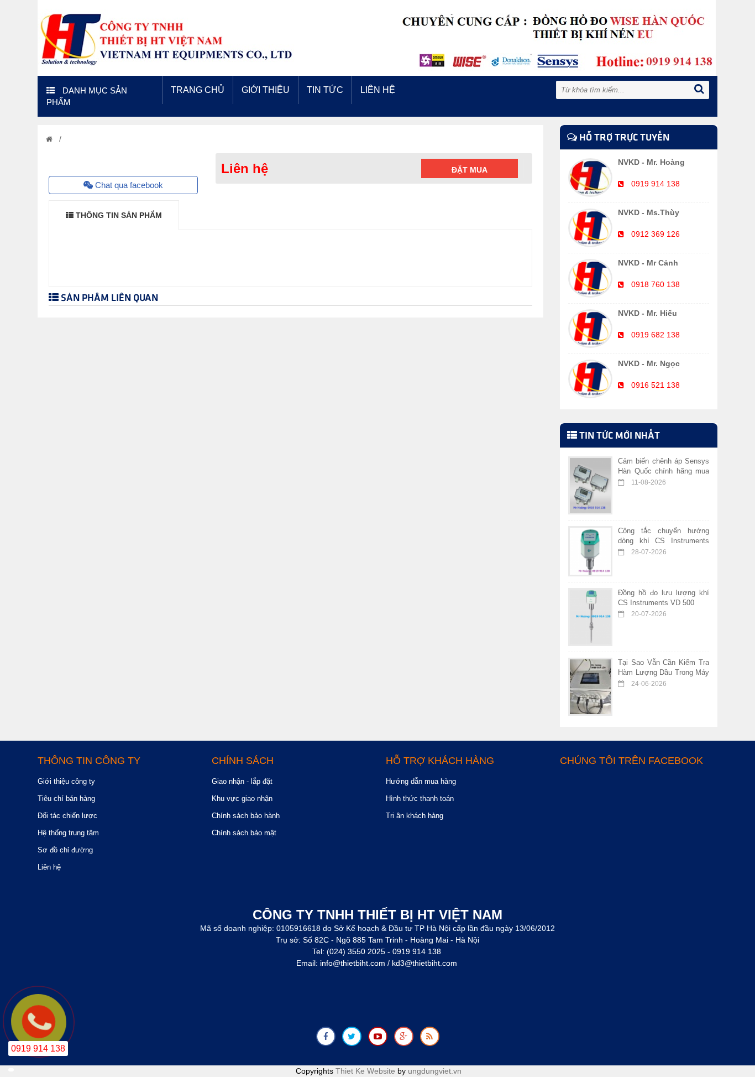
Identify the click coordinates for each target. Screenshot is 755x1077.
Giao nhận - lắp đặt (242, 781)
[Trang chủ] (49, 139)
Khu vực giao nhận (242, 798)
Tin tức (325, 90)
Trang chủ (197, 90)
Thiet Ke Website (365, 1070)
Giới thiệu (266, 90)
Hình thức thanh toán (420, 798)
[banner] (377, 37)
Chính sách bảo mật (244, 833)
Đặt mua (469, 169)
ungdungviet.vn (435, 1070)
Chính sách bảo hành (246, 815)
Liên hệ (377, 90)
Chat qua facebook (128, 185)
